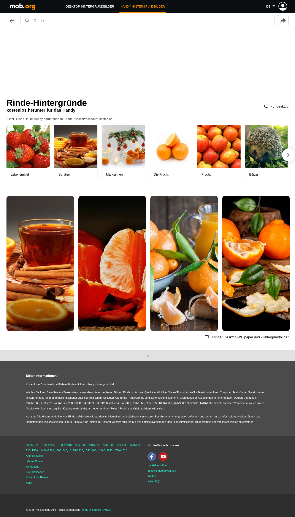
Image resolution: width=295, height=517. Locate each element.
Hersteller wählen (158, 465)
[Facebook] (153, 459)
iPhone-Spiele (34, 461)
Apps (29, 482)
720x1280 (80, 445)
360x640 (62, 450)
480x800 (122, 445)
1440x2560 (47, 450)
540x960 (91, 450)
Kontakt (152, 476)
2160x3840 (106, 450)
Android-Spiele (35, 455)
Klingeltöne (32, 466)
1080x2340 (65, 445)
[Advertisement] (147, 61)
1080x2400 (49, 445)
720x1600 (108, 445)
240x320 (94, 445)
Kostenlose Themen (37, 477)
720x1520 (121, 450)
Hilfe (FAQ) (154, 481)
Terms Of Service (91, 509)
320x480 (135, 445)
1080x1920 (32, 445)
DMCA (107, 509)
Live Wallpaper (35, 472)
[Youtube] (164, 459)
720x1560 (32, 450)
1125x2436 (76, 450)
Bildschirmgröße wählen (162, 470)
